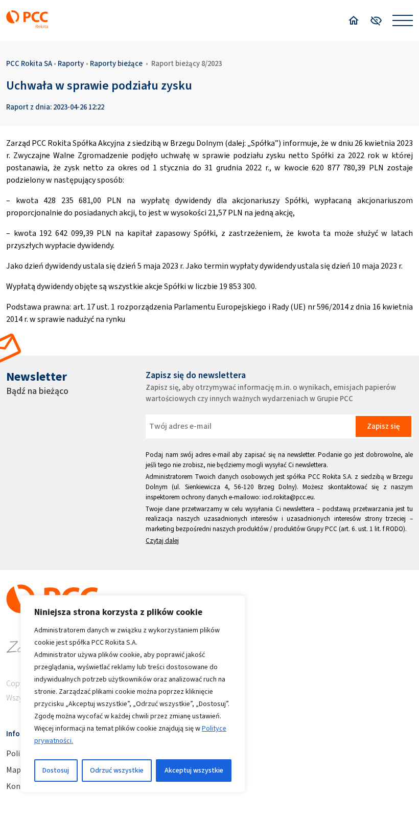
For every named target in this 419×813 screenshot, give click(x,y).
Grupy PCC (322, 528)
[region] (132, 694)
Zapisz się (383, 426)
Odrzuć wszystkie (117, 770)
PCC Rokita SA (29, 63)
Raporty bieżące (116, 63)
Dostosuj (55, 770)
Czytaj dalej (162, 540)
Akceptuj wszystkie (194, 770)
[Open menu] (402, 20)
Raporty (71, 63)
